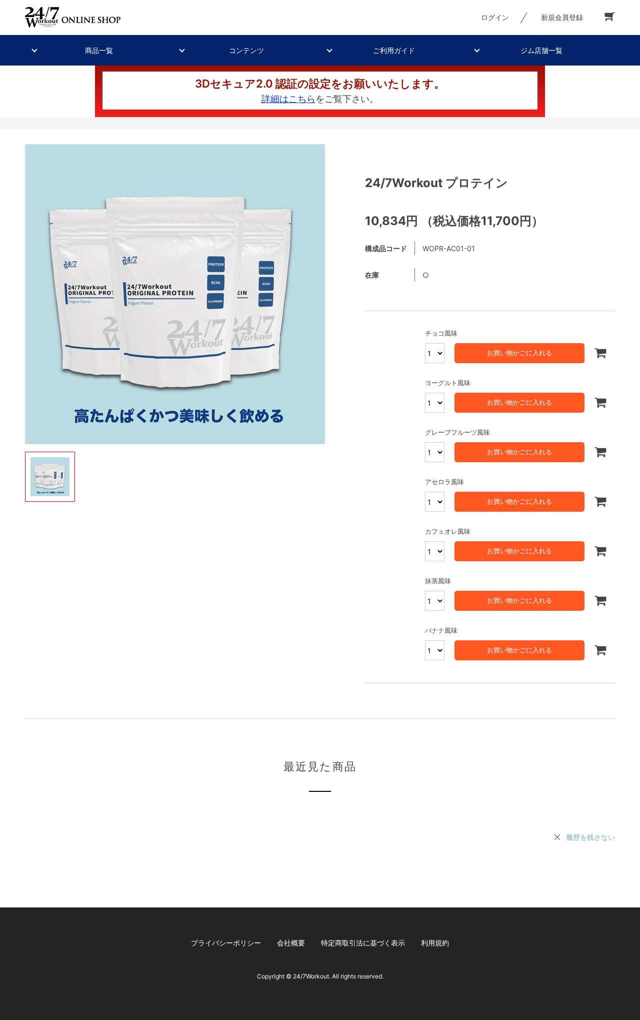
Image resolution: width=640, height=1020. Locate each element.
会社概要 (291, 942)
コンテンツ (246, 50)
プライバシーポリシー (226, 942)
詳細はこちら (289, 99)
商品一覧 (99, 50)
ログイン (495, 17)
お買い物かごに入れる (519, 353)
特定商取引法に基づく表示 (363, 942)
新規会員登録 (562, 17)
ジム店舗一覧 (541, 50)
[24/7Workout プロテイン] (175, 294)
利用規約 (435, 942)
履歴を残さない (590, 837)
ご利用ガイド (394, 50)
